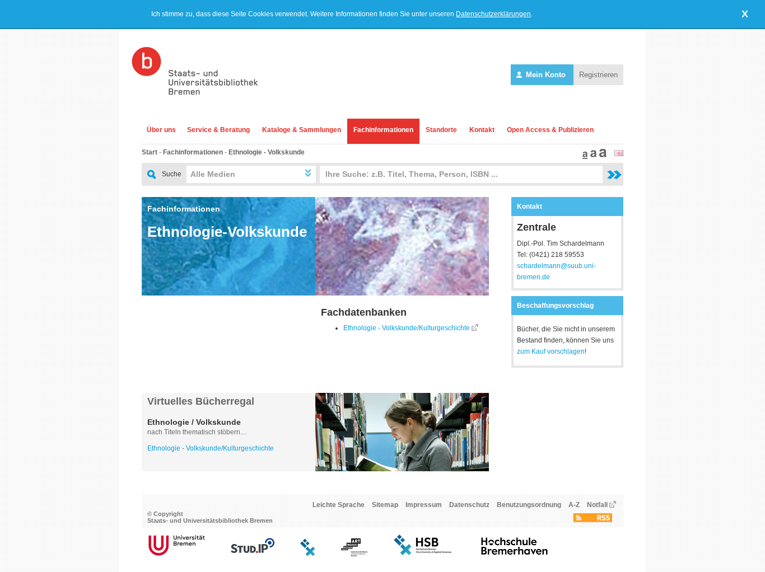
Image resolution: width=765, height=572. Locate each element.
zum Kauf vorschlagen (551, 351)
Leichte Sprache (338, 505)
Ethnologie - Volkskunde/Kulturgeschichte (406, 328)
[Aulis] (308, 554)
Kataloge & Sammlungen (301, 130)
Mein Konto (546, 75)
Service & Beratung (218, 130)
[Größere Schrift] (591, 157)
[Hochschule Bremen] (423, 554)
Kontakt (482, 130)
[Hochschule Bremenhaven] (514, 554)
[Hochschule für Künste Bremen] (354, 554)
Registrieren (598, 75)
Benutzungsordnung (529, 505)
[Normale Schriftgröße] (583, 157)
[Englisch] (618, 154)
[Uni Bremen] (176, 554)
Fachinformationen (383, 130)
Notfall (597, 505)
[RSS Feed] (592, 520)
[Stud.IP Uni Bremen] (252, 554)
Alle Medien (212, 174)
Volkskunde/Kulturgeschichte (230, 448)
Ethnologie (163, 448)
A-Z (574, 505)
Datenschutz (469, 505)
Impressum (423, 505)
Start (149, 152)
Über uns (161, 130)
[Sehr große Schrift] (601, 157)
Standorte (441, 130)
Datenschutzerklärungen (493, 14)
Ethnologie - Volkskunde (266, 152)
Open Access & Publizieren (550, 130)
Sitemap (385, 505)
